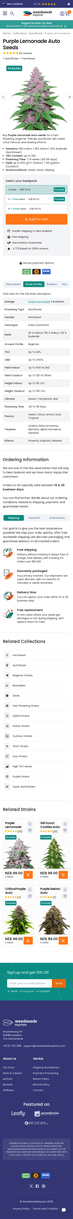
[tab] (13, 284)
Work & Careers (12, 1073)
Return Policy (41, 1079)
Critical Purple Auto (15, 891)
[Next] (69, 97)
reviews (8, 1084)
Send (58, 983)
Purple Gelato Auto (50, 891)
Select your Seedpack (21, 181)
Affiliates (8, 1090)
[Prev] (3, 97)
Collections (20, 33)
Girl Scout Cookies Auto (50, 825)
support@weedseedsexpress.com (44, 1046)
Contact (38, 1090)
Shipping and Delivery (46, 1067)
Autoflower (36, 33)
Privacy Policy (21, 1208)
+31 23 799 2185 (12, 1046)
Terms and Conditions (46, 1208)
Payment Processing (45, 1073)
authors (7, 1079)
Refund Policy (41, 1084)
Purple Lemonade (39, 301)
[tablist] (36, 284)
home (6, 33)
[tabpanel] (36, 367)
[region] (36, 24)
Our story (9, 1067)
